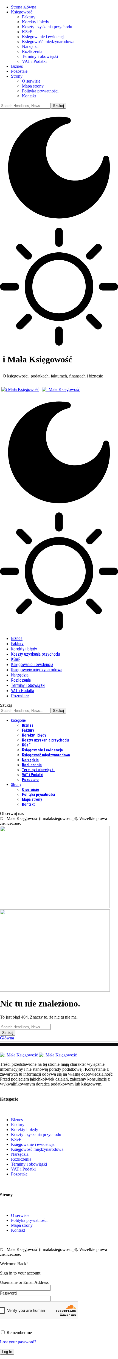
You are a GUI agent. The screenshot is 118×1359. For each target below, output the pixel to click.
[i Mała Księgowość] (40, 389)
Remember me (18, 1332)
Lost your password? (18, 1342)
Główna (7, 1038)
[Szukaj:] (25, 1026)
